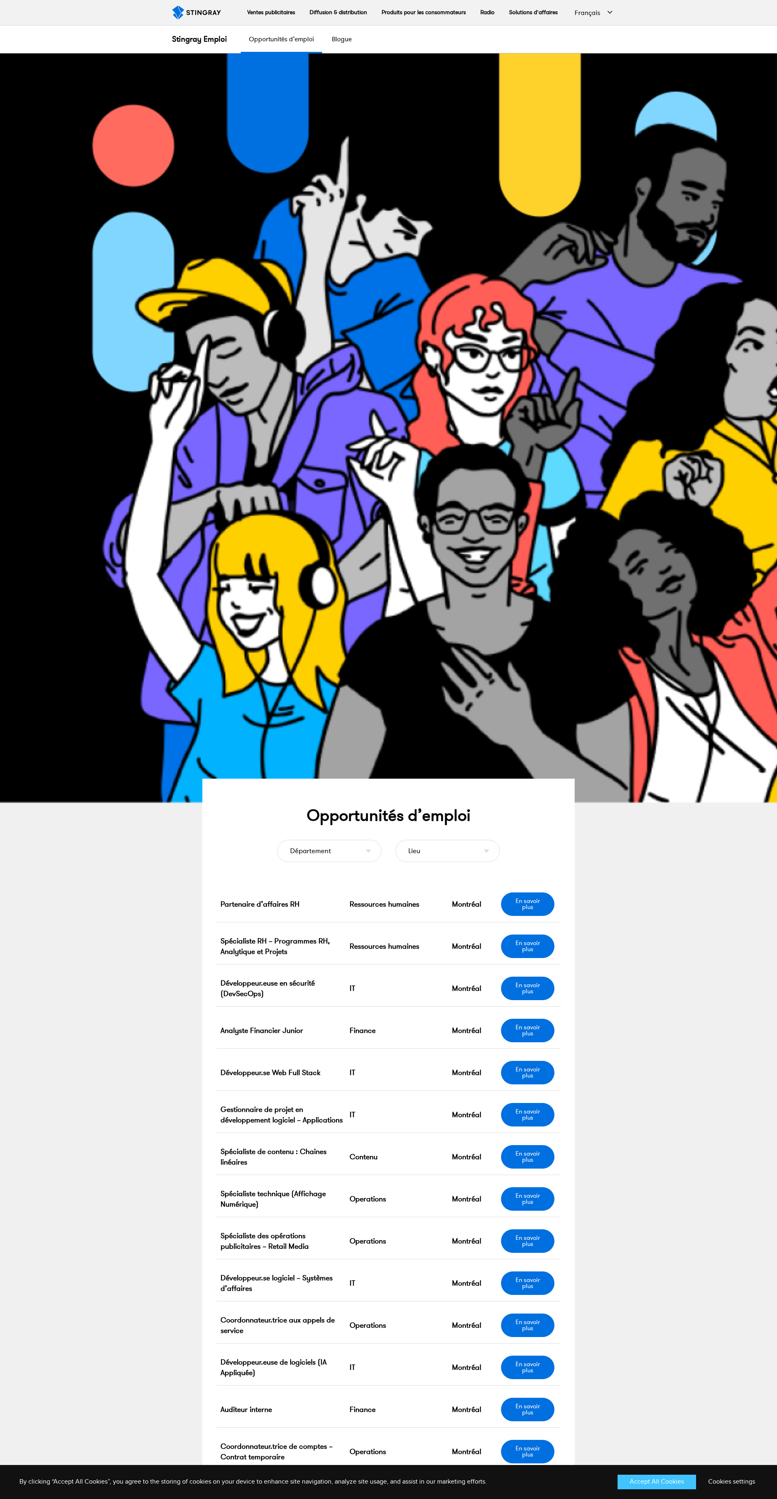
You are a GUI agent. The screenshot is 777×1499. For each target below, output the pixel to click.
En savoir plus (528, 904)
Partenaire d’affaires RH (260, 904)
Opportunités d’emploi (281, 39)
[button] (592, 12)
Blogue (342, 39)
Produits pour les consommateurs (424, 12)
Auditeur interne (246, 1409)
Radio (487, 12)
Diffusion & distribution (338, 12)
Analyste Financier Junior (262, 1030)
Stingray (199, 39)
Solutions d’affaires (533, 12)
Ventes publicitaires (271, 12)
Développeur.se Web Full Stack (271, 1072)
